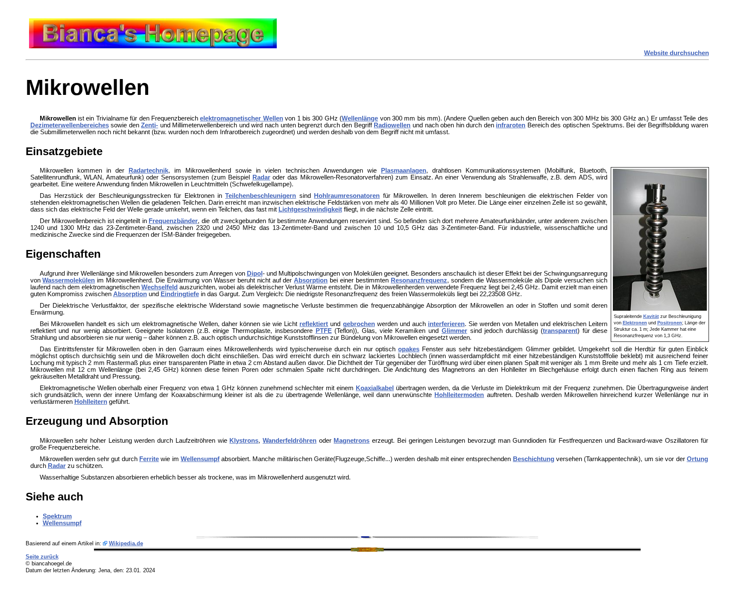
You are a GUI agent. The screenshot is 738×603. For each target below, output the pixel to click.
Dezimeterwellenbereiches (69, 125)
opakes (408, 349)
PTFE (324, 330)
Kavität (651, 316)
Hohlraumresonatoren (347, 195)
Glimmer (454, 330)
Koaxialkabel (375, 388)
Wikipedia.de (126, 543)
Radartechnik (148, 170)
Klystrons (243, 440)
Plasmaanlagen (403, 170)
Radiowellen (392, 125)
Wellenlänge (360, 118)
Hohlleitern (90, 401)
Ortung (697, 459)
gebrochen (359, 324)
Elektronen (635, 322)
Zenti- (149, 125)
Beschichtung (533, 459)
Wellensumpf (200, 459)
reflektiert (313, 324)
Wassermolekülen (68, 280)
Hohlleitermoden (459, 394)
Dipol (255, 273)
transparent (560, 330)
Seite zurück (42, 556)
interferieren (446, 324)
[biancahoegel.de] (153, 46)
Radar (261, 177)
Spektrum (57, 516)
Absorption (311, 280)
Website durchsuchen (676, 53)
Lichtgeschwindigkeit (310, 209)
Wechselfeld (159, 287)
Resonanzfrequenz (419, 280)
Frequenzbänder (173, 221)
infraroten (510, 125)
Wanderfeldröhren (289, 440)
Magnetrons (351, 440)
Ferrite (149, 459)
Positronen (669, 322)
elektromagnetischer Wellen (241, 118)
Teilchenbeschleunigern (260, 195)
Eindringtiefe (180, 294)
